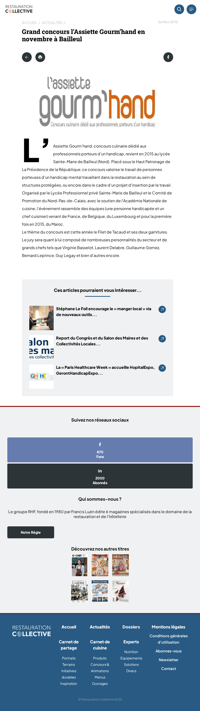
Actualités (52, 22)
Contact (168, 668)
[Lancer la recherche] (179, 9)
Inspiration (68, 683)
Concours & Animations (99, 667)
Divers (131, 671)
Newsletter (168, 659)
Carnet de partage (69, 645)
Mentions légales (168, 626)
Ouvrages (100, 683)
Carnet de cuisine (100, 645)
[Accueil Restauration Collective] (19, 9)
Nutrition (131, 651)
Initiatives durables (68, 674)
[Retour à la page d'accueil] (31, 631)
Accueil (29, 22)
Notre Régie (31, 532)
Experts (131, 641)
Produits (100, 658)
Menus (100, 677)
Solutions (131, 664)
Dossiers (131, 626)
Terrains (68, 664)
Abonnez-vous (169, 650)
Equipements (131, 658)
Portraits (69, 658)
